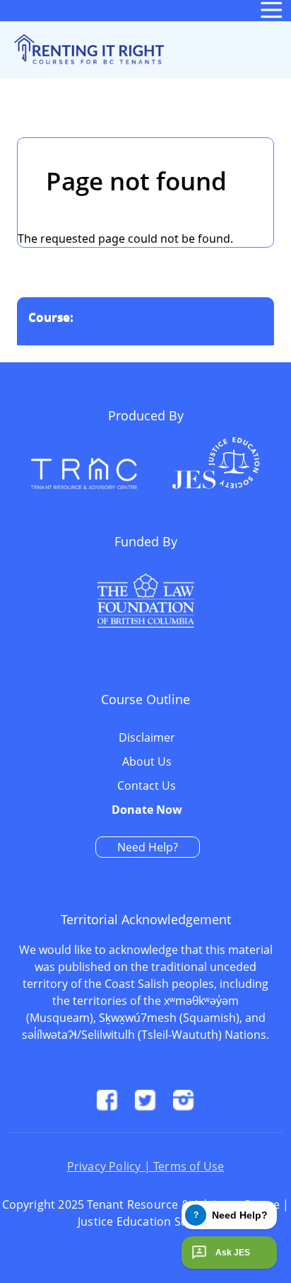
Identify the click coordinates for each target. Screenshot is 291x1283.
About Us (147, 762)
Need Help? (147, 847)
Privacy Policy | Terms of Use (146, 1166)
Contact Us (146, 786)
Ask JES (232, 1253)
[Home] (87, 49)
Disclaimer (147, 738)
